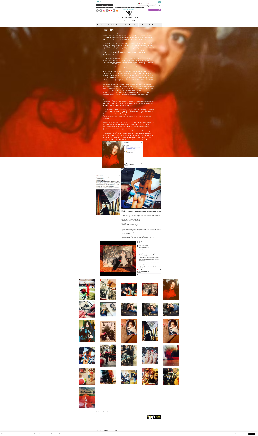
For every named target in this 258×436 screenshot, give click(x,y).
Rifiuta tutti (245, 434)
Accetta (252, 434)
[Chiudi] (256, 434)
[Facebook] (100, 10)
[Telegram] (114, 10)
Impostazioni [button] (238, 434)
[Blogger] (117, 10)
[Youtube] (110, 10)
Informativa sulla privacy (58, 434)
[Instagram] (104, 10)
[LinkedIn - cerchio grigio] (97, 10)
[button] (159, 1)
